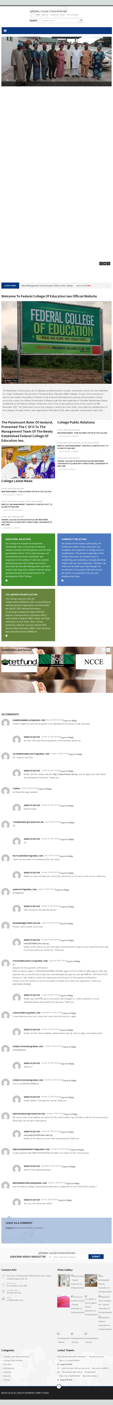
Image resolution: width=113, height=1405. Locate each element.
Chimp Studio (42, 1393)
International (8, 1368)
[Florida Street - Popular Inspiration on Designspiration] (77, 1282)
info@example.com (15, 1300)
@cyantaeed (90, 1372)
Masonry (7, 1376)
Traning (6, 1380)
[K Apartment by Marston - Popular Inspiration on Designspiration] (63, 1280)
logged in (10, 1228)
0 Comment (75, 436)
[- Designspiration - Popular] (63, 1338)
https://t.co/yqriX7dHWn (69, 1360)
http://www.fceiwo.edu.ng (65, 774)
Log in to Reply (70, 720)
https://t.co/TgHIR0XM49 (69, 1376)
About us (45, 15)
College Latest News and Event (68, 430)
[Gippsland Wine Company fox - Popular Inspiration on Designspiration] (105, 1304)
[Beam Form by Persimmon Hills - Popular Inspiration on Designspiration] (91, 1280)
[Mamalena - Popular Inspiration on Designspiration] (105, 1323)
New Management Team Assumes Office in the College (82, 433)
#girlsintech (87, 1376)
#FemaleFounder (69, 1372)
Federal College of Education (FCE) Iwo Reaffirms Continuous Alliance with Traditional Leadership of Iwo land (82, 463)
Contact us (54, 15)
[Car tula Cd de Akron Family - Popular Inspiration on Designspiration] (77, 1304)
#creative (93, 1356)
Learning (7, 1372)
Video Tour (12, 380)
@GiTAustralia (68, 1368)
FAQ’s (62, 15)
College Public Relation (90, 443)
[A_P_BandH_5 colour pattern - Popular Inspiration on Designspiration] (91, 1305)
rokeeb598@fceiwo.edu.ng (36, 943)
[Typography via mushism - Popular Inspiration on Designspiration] (63, 1301)
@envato (96, 1368)
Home (38, 15)
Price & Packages (72, 15)
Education (7, 1364)
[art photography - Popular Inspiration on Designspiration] (105, 1284)
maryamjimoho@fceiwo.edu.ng (38, 1135)
